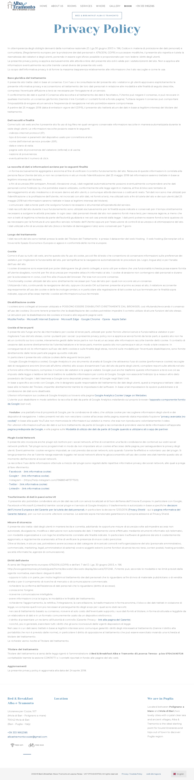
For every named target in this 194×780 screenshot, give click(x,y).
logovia (153, 774)
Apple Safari (119, 319)
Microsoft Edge (70, 319)
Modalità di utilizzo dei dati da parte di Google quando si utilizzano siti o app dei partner (117, 429)
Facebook (15, 471)
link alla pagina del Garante (114, 619)
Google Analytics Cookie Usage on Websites (120, 395)
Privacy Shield (137, 509)
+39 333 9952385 (145, 6)
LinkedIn (14, 488)
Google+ (14, 475)
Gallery (114, 6)
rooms (72, 6)
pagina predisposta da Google (25, 429)
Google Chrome (90, 319)
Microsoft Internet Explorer (43, 319)
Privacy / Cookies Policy (132, 774)
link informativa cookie (37, 471)
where (100, 6)
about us (57, 6)
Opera (106, 319)
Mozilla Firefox (16, 319)
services (86, 6)
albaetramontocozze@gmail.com (27, 736)
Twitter (13, 484)
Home (43, 6)
